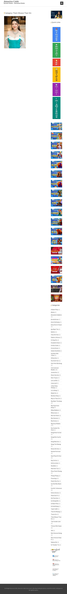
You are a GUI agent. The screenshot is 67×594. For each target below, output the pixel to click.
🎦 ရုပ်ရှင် (56, 62)
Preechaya (54, 478)
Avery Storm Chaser (56, 325)
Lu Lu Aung (54, 390)
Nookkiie (53, 466)
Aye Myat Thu (54, 329)
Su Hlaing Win (55, 501)
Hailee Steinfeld (55, 351)
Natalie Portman (55, 451)
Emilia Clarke (54, 345)
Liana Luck (54, 383)
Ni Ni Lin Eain (54, 463)
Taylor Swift (54, 509)
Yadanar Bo (54, 542)
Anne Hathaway (55, 322)
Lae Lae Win (54, 380)
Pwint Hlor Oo (55, 481)
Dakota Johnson (55, 337)
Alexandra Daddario (56, 315)
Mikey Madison (55, 410)
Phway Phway (55, 475)
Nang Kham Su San (56, 432)
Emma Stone (54, 348)
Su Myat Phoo (55, 503)
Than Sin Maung (55, 511)
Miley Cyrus (54, 413)
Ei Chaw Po (54, 340)
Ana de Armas (54, 319)
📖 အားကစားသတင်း (56, 50)
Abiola (52, 312)
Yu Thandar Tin (55, 545)
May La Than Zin (55, 398)
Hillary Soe (54, 358)
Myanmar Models (55, 423)
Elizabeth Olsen (55, 343)
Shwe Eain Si (54, 495)
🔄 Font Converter (56, 89)
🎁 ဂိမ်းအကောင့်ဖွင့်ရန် (56, 34)
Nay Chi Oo (54, 460)
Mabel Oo (53, 393)
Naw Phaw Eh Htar (56, 456)
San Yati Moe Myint (56, 484)
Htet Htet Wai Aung (56, 363)
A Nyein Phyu (54, 309)
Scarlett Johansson (56, 488)
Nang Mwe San (55, 441)
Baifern (53, 332)
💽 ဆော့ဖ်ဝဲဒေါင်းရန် (56, 74)
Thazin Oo (54, 514)
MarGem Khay (55, 396)
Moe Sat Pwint (55, 415)
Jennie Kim (54, 372)
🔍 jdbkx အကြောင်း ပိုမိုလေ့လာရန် (56, 108)
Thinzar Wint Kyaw (56, 526)
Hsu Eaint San (55, 361)
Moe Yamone (54, 418)
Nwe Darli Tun (55, 468)
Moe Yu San (54, 421)
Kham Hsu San (55, 375)
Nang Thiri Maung (56, 444)
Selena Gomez (55, 493)
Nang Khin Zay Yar (56, 437)
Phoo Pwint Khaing (56, 471)
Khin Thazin (54, 378)
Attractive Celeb (11, 1)
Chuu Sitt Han (55, 334)
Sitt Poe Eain (54, 498)
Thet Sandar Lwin (56, 521)
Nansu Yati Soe (55, 449)
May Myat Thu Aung (56, 401)
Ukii (52, 530)
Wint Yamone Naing (56, 533)
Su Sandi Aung (55, 506)
